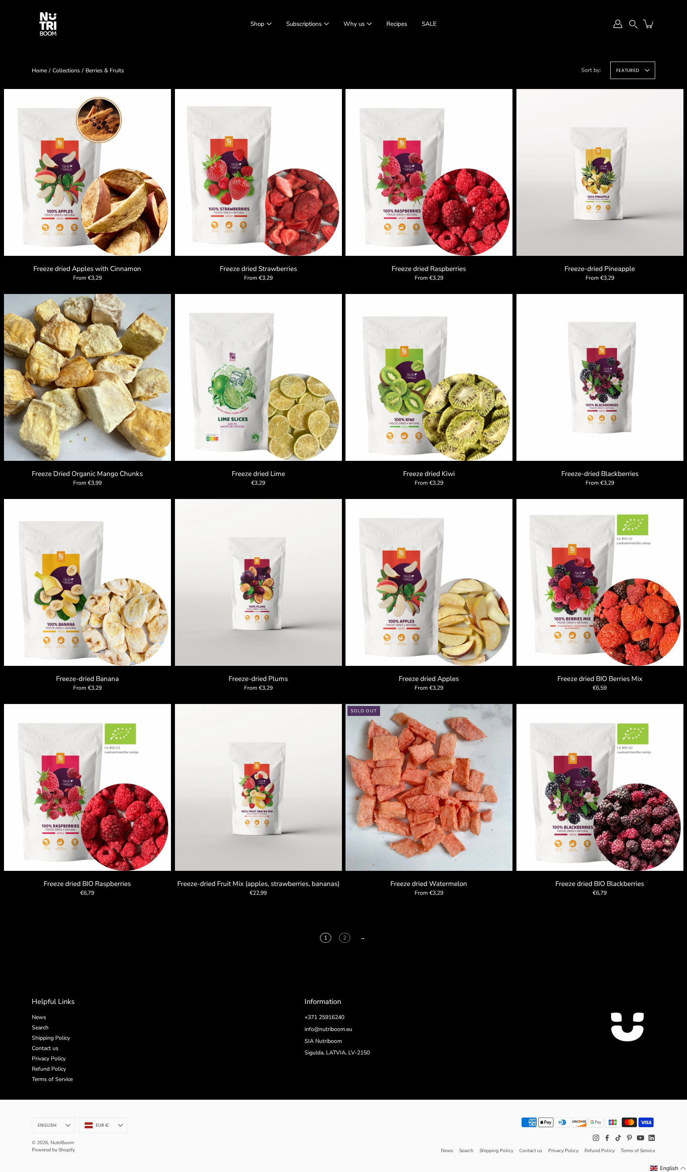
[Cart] (648, 23)
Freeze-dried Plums (258, 678)
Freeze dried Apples (429, 678)
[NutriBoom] (48, 24)
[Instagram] (596, 1138)
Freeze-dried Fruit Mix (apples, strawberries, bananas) (258, 883)
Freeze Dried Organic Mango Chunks (87, 473)
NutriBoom (62, 1142)
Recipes (396, 24)
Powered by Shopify (53, 1150)
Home (39, 70)
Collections (66, 70)
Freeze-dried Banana (87, 678)
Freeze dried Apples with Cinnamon (87, 268)
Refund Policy (49, 1069)
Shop (257, 24)
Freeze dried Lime (258, 473)
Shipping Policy (51, 1038)
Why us (354, 24)
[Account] (617, 23)
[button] (633, 23)
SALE (429, 24)
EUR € (102, 1125)
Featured (627, 70)
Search (40, 1027)
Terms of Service (52, 1079)
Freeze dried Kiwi (429, 473)
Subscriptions (304, 24)
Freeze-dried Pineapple (600, 268)
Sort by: (591, 70)
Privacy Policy (49, 1058)
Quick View (87, 171)
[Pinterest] (629, 1138)
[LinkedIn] (651, 1138)
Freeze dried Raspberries (429, 268)
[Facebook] (607, 1138)
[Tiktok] (618, 1138)
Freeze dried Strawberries (258, 268)
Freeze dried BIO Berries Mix (599, 678)
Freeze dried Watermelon (428, 883)
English (47, 1125)
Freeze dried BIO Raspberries (87, 883)
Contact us (45, 1048)
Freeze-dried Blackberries (599, 473)
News (39, 1017)
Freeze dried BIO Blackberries (599, 883)
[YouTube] (640, 1138)
